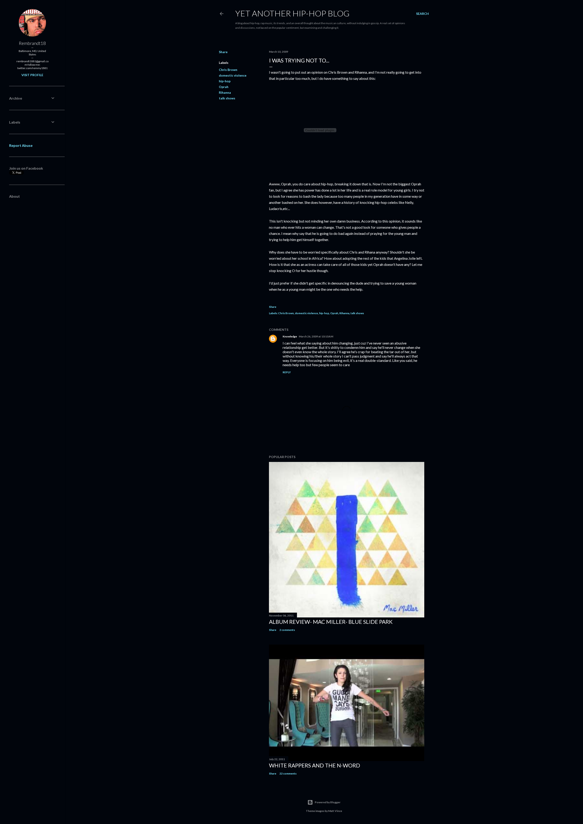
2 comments (287, 630)
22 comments (288, 773)
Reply (287, 372)
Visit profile (32, 75)
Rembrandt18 (32, 43)
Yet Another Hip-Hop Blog (292, 13)
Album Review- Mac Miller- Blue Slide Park (331, 621)
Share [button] (223, 52)
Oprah (223, 87)
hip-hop (224, 81)
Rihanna (225, 92)
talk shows (227, 98)
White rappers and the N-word (314, 765)
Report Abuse (21, 145)
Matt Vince (335, 811)
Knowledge (290, 336)
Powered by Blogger (327, 802)
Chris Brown (228, 70)
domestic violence (232, 75)
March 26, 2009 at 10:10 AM (316, 336)
